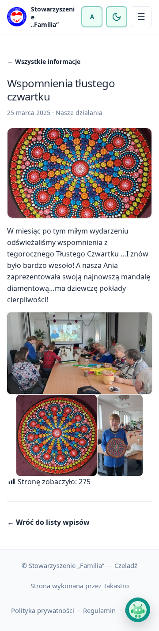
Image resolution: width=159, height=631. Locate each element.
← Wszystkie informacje (43, 61)
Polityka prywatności (42, 610)
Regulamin (99, 610)
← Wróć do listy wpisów (48, 522)
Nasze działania (79, 112)
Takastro (116, 585)
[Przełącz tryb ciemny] (116, 16)
